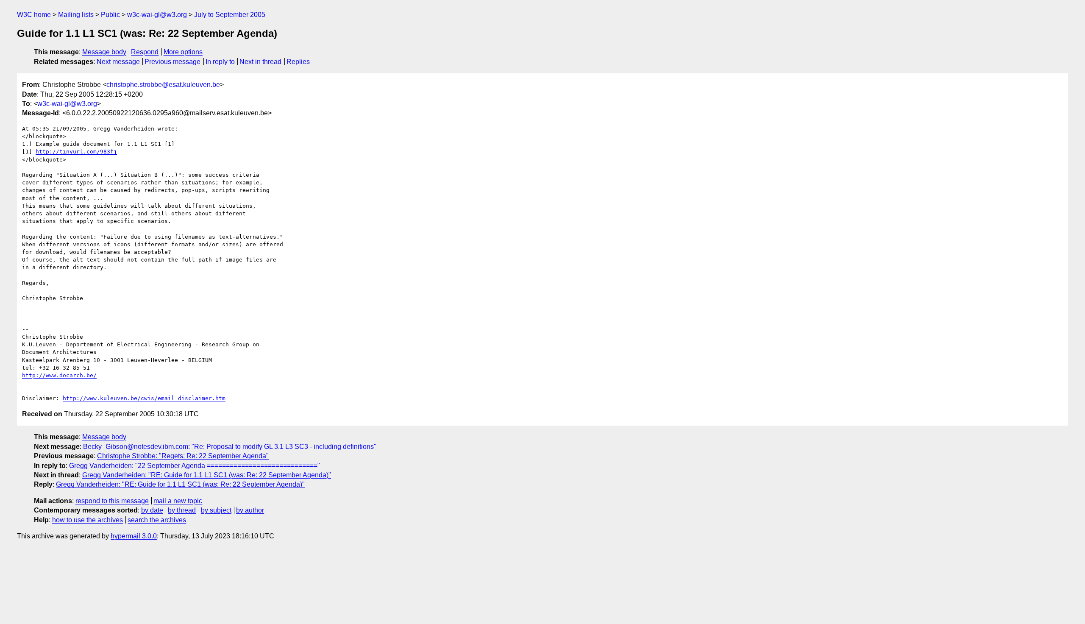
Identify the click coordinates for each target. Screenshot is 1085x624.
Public (110, 14)
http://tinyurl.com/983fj (76, 151)
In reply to (220, 61)
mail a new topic (177, 500)
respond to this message (112, 500)
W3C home (34, 14)
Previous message (172, 61)
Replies (298, 61)
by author (250, 510)
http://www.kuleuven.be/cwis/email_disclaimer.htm (144, 398)
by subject (216, 510)
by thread (182, 510)
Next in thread (260, 61)
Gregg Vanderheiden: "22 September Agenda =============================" (194, 465)
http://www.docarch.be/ (59, 375)
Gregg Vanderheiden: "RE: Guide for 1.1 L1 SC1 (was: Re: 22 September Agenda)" (206, 475)
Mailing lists (76, 14)
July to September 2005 (229, 14)
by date (152, 510)
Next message (118, 61)
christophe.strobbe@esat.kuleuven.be (163, 84)
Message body (104, 52)
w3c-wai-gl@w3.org (157, 14)
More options (183, 52)
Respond (145, 52)
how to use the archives (87, 520)
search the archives (157, 520)
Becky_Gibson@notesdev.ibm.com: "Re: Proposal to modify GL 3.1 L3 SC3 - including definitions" (229, 446)
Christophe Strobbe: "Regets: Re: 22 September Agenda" (183, 456)
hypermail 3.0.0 (134, 536)
